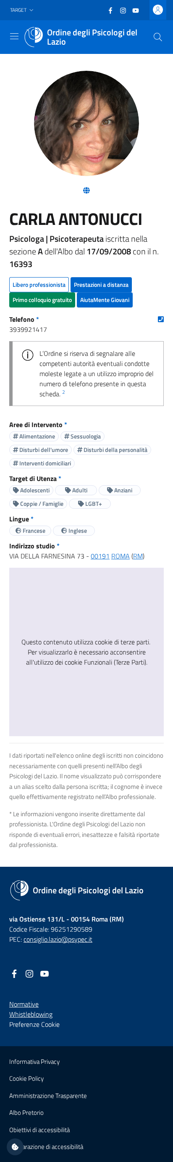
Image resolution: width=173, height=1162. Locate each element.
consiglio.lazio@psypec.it (58, 939)
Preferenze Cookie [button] (34, 1024)
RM (138, 556)
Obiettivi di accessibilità (39, 1130)
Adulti (79, 490)
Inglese (77, 530)
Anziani (122, 490)
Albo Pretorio (26, 1112)
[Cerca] (158, 37)
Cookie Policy (26, 1078)
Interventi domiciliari (44, 463)
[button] (22, 10)
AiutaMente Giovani (104, 299)
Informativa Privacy (34, 1061)
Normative (24, 1004)
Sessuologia (85, 436)
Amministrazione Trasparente (48, 1096)
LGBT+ (93, 504)
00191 (100, 556)
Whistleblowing (30, 1014)
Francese (33, 530)
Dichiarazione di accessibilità (46, 1146)
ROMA (120, 556)
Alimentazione (36, 436)
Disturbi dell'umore (43, 450)
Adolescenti (34, 490)
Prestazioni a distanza (101, 284)
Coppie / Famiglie (41, 504)
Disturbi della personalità (114, 450)
